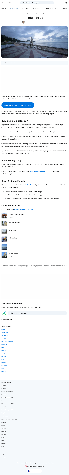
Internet (3, 371)
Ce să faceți (25, 8)
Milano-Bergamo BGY (7, 404)
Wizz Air (3, 413)
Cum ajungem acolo (49, 8)
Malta (3, 425)
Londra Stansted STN (7, 391)
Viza (2, 368)
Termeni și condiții (31, 463)
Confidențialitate (42, 463)
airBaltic (3, 385)
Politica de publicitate (43, 267)
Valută (3, 353)
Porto (2, 446)
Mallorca (3, 443)
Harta (2, 359)
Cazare (3, 350)
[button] (2, 2)
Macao (3, 8)
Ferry (2, 347)
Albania (3, 434)
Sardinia (3, 401)
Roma (3, 437)
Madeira (3, 422)
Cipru (2, 440)
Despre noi (4, 454)
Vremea (36, 8)
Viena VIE (3, 388)
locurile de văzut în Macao (23, 209)
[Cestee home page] (8, 3)
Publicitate (51, 463)
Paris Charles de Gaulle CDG (9, 419)
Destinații (21, 14)
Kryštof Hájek (29, 22)
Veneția (3, 428)
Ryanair (3, 395)
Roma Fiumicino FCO (7, 398)
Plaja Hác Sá (46, 14)
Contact (3, 457)
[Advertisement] (34, 79)
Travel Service (5, 416)
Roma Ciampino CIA (7, 410)
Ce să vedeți (14, 8)
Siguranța (4, 365)
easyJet (3, 407)
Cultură (3, 362)
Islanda (3, 431)
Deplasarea (4, 344)
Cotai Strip (29, 185)
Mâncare (3, 356)
